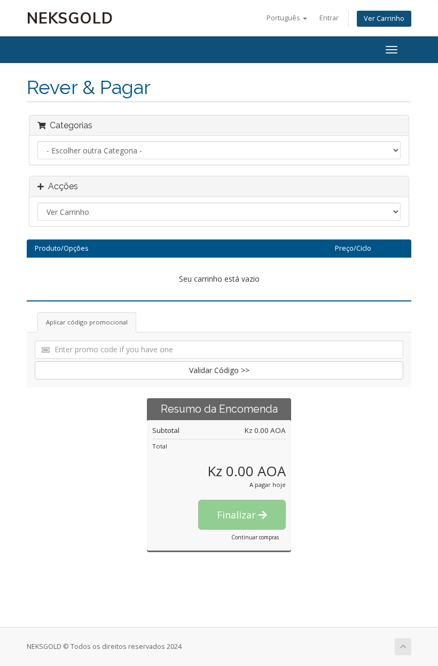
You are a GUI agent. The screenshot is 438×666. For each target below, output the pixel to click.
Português (284, 17)
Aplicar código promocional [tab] (87, 322)
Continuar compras (255, 537)
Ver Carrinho (384, 18)
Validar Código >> (219, 370)
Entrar (329, 17)
